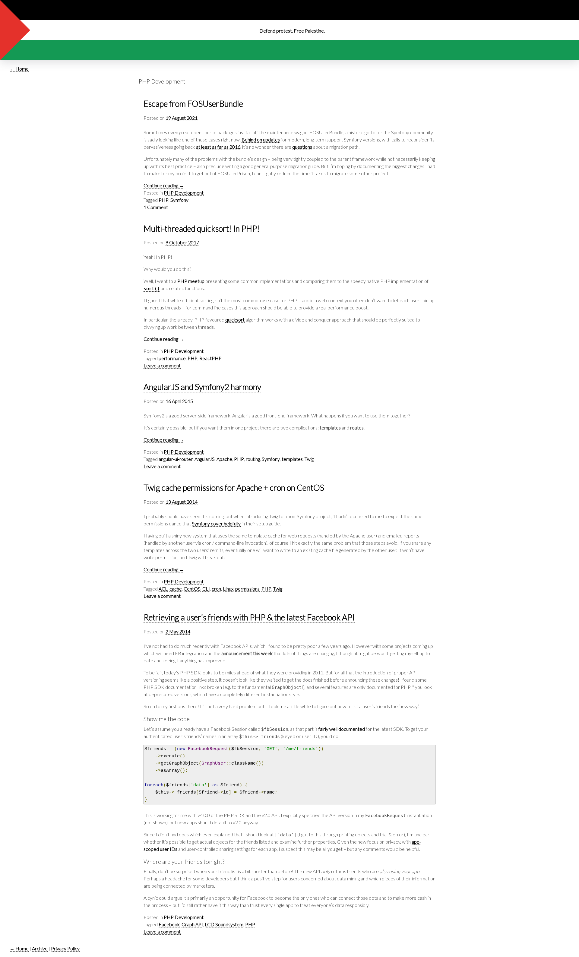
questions (302, 147)
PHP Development (184, 192)
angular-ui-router (176, 459)
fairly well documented (341, 729)
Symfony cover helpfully (216, 523)
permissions (247, 588)
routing (253, 459)
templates (292, 459)
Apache (224, 459)
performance (172, 358)
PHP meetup (190, 281)
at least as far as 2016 (218, 147)
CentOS (192, 588)
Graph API (192, 924)
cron (216, 588)
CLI (206, 588)
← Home (19, 68)
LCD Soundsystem (224, 924)
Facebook (169, 924)
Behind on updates (261, 139)
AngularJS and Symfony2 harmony (202, 387)
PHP (164, 200)
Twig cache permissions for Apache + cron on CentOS (234, 488)
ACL (163, 588)
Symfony (179, 200)
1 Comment (156, 207)
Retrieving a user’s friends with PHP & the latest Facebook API (249, 617)
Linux (228, 588)
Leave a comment (162, 365)
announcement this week (247, 653)
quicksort (235, 319)
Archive (40, 948)
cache (175, 588)
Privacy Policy (65, 948)
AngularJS (205, 459)
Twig (309, 459)
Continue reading (164, 185)
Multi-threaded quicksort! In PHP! (202, 228)
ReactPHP (210, 358)
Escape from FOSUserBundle (193, 104)
